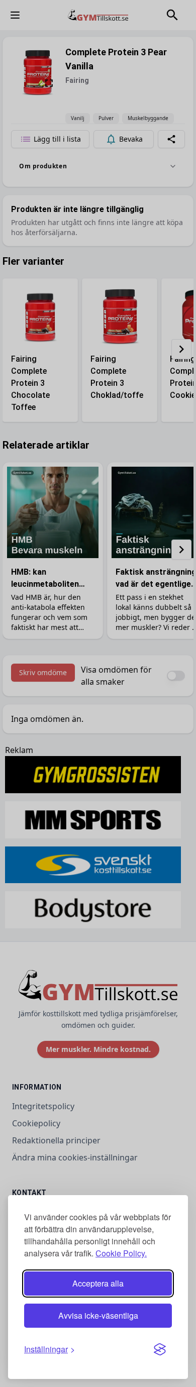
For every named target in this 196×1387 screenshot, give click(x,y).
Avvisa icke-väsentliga (98, 1315)
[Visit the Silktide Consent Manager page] (160, 1349)
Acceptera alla (98, 1283)
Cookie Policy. (121, 1253)
